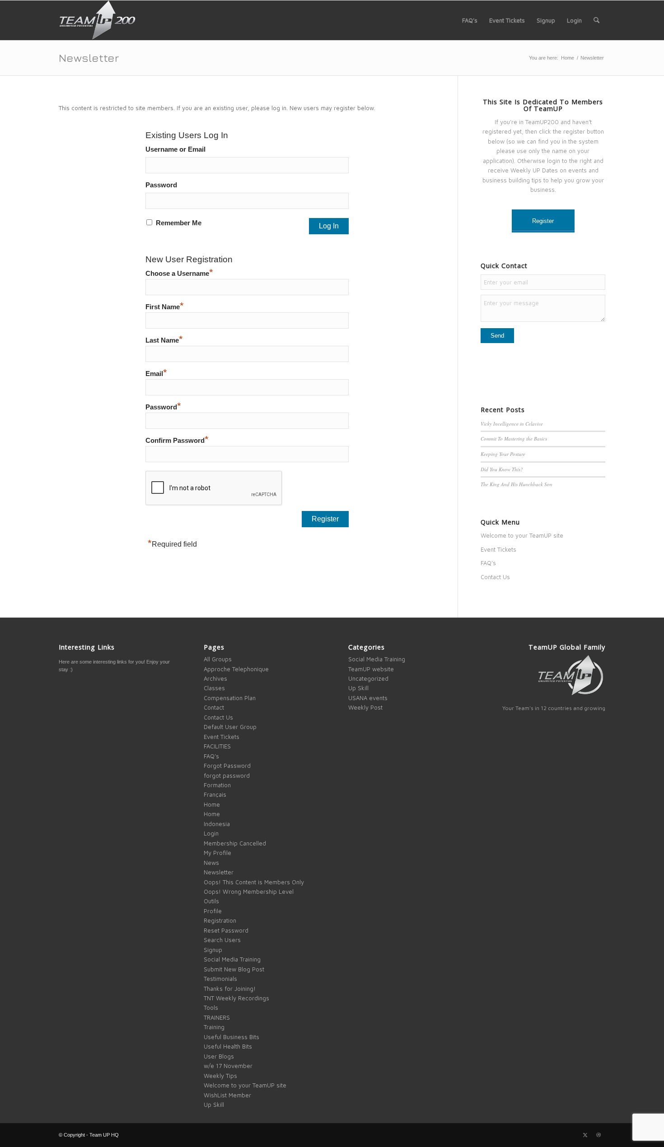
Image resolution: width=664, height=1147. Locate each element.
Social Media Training (232, 959)
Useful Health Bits (228, 1046)
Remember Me (178, 223)
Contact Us (495, 576)
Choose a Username (179, 273)
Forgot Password (227, 765)
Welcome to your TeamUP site (522, 535)
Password (161, 185)
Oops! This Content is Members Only (254, 882)
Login (211, 833)
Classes (214, 688)
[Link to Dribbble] (598, 1135)
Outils (211, 901)
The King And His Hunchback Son (516, 484)
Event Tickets (498, 549)
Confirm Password (177, 440)
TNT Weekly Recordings (236, 998)
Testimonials (220, 978)
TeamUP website (371, 669)
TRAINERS (217, 1017)
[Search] (596, 20)
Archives (215, 678)
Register (543, 221)
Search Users (222, 939)
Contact (214, 707)
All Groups (218, 659)
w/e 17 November (228, 1065)
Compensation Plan (230, 697)
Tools (211, 1007)
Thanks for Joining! (230, 988)
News (211, 862)
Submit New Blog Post (234, 969)
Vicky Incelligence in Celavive (512, 423)
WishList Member (227, 1095)
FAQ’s (488, 563)
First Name (164, 307)
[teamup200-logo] (97, 20)
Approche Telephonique (236, 669)
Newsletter (89, 57)
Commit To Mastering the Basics (514, 438)
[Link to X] (585, 1135)
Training (214, 1027)
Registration (220, 920)
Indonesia (217, 823)
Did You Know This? (502, 469)
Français (215, 794)
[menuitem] (469, 20)
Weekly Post (365, 707)
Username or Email (175, 149)
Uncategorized (368, 678)
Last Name (164, 340)
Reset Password (226, 930)
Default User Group (230, 726)
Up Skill (214, 1104)
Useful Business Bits (231, 1036)
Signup (213, 949)
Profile (213, 911)
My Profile (217, 852)
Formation (217, 785)
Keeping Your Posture (503, 453)
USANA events (368, 697)
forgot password (227, 775)
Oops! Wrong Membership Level (249, 891)
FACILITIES (217, 746)
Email (156, 373)
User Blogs (219, 1056)
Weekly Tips (220, 1075)
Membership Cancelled (235, 843)
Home (212, 804)
